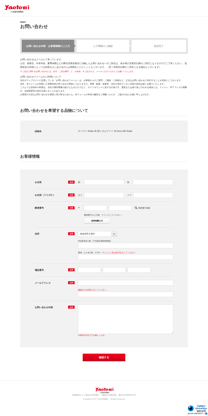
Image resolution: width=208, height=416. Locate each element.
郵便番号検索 (144, 208)
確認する (104, 357)
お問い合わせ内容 (44, 307)
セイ (80, 195)
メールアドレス (43, 283)
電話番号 (39, 270)
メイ (129, 195)
